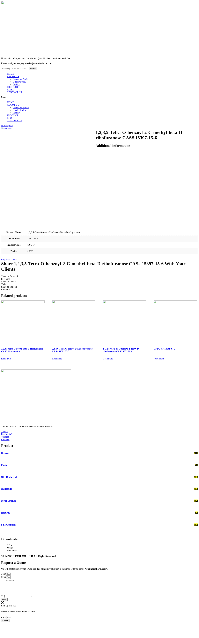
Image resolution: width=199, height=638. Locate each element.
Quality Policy (19, 81)
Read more (6, 358)
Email (4, 617)
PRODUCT (12, 87)
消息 (3, 596)
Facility (16, 84)
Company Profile (21, 79)
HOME (10, 74)
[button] (99, 97)
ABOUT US (13, 76)
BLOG (10, 89)
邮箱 (3, 577)
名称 (3, 574)
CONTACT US (14, 92)
